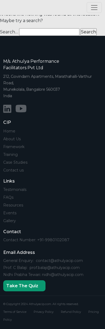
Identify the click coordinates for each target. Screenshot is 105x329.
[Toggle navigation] (94, 7)
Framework (13, 146)
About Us (12, 138)
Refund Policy (71, 312)
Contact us (13, 170)
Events (9, 213)
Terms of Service (14, 312)
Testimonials (14, 189)
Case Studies (15, 162)
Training (10, 154)
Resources (13, 205)
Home (9, 131)
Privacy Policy (44, 312)
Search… (9, 31)
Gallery (9, 220)
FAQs (8, 197)
